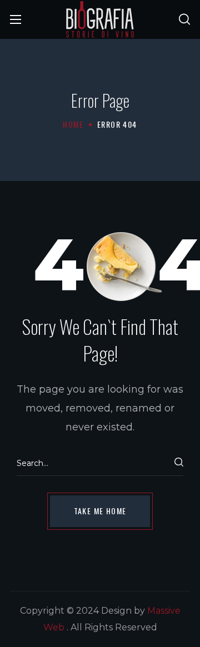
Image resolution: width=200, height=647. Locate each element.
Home (73, 124)
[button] (184, 19)
